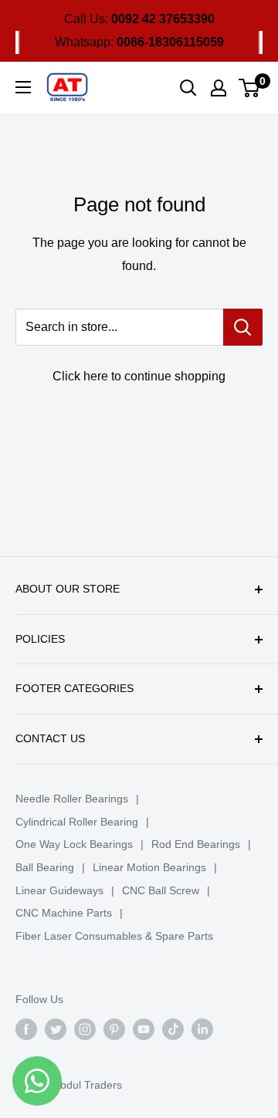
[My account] (218, 87)
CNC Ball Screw (160, 890)
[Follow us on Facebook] (26, 1029)
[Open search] (188, 87)
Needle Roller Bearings (71, 798)
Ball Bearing (44, 867)
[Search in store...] (243, 327)
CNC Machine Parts (63, 913)
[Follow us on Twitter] (55, 1029)
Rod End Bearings (195, 844)
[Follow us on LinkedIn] (202, 1029)
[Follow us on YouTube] (143, 1029)
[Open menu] (23, 87)
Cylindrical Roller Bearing (76, 822)
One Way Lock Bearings (74, 844)
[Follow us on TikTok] (173, 1029)
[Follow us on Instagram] (85, 1029)
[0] (249, 88)
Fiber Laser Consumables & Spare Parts (114, 936)
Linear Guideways (59, 890)
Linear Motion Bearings (149, 867)
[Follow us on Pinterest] (114, 1029)
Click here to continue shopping (139, 376)
